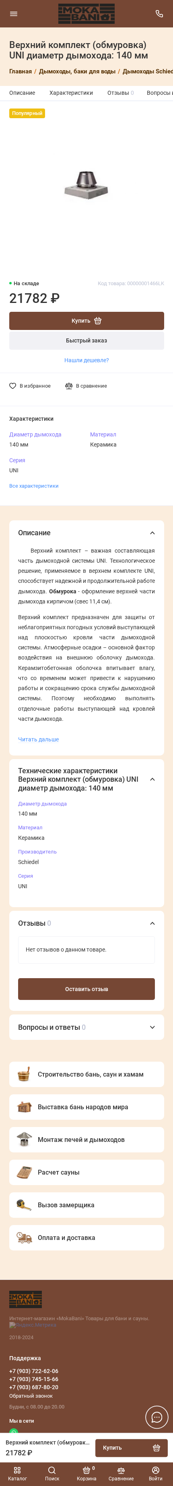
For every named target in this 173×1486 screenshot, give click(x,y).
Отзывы (120, 93)
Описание (22, 93)
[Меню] (13, 13)
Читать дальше (38, 739)
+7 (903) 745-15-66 (33, 1379)
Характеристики (71, 93)
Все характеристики (34, 486)
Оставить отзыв (86, 989)
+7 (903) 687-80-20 (33, 1387)
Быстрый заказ (86, 340)
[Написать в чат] (157, 1417)
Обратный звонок (31, 1396)
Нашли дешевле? (86, 360)
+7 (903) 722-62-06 (33, 1371)
